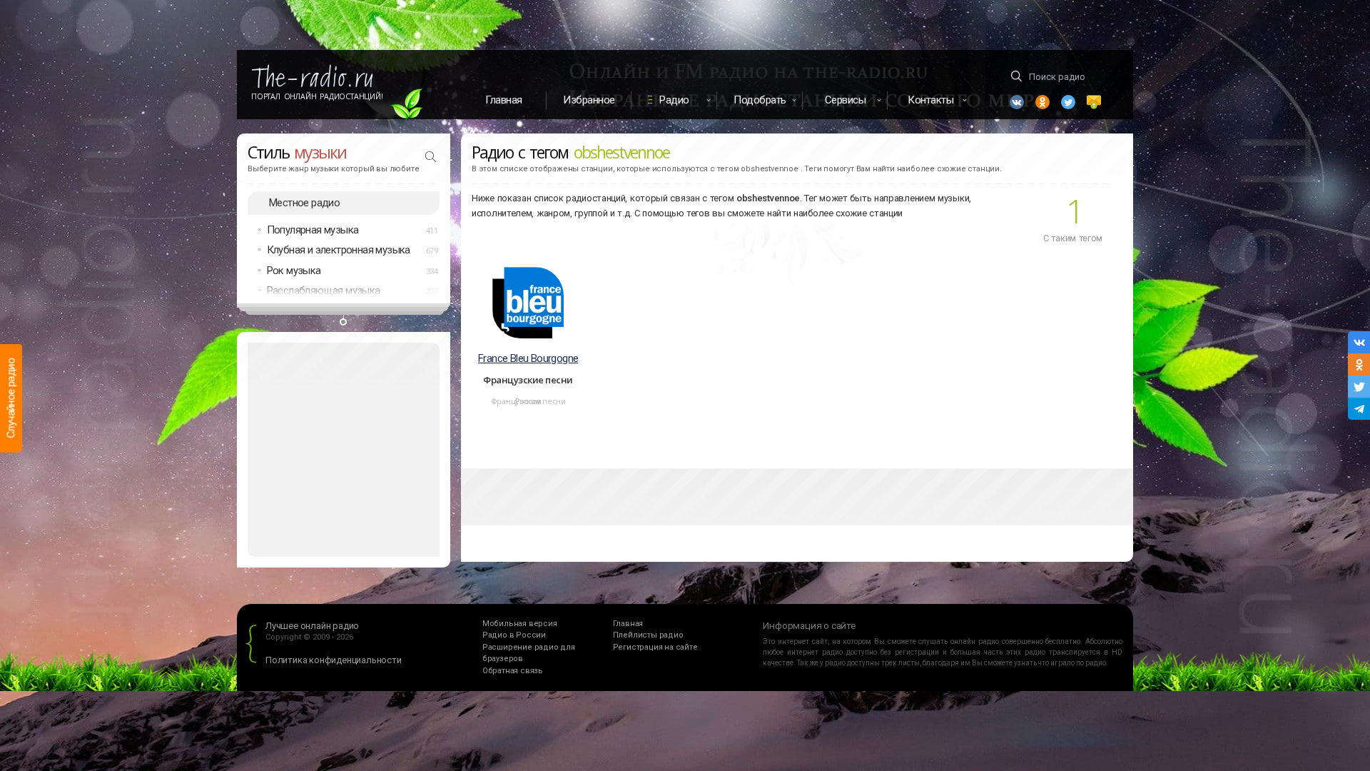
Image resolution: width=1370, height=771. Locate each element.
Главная (503, 100)
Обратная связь (512, 670)
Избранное (589, 100)
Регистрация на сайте (655, 647)
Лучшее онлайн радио (312, 625)
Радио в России (514, 635)
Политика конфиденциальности (333, 660)
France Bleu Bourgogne (528, 358)
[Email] (1094, 102)
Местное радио (304, 202)
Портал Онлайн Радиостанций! (317, 96)
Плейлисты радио (648, 635)
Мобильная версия (519, 623)
